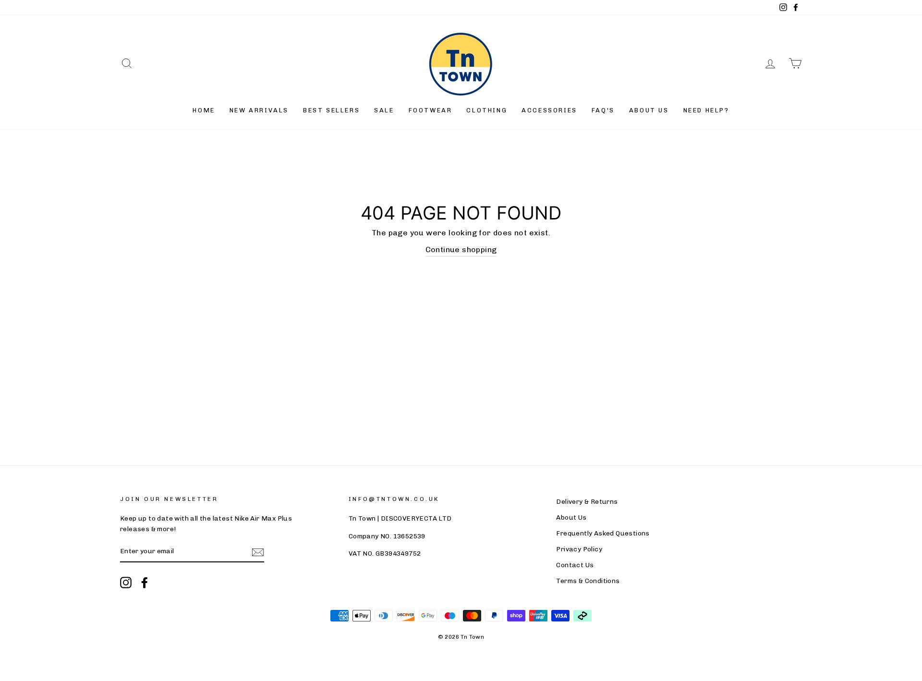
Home (204, 110)
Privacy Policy (579, 549)
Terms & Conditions (587, 580)
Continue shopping (461, 249)
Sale (384, 110)
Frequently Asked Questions (602, 533)
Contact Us (575, 565)
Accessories (549, 110)
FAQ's (603, 110)
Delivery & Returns (587, 501)
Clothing (486, 110)
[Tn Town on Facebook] (144, 582)
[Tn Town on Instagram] (126, 582)
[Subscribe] (258, 552)
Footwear (430, 110)
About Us (649, 110)
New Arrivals (259, 110)
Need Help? (706, 110)
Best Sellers (331, 110)
